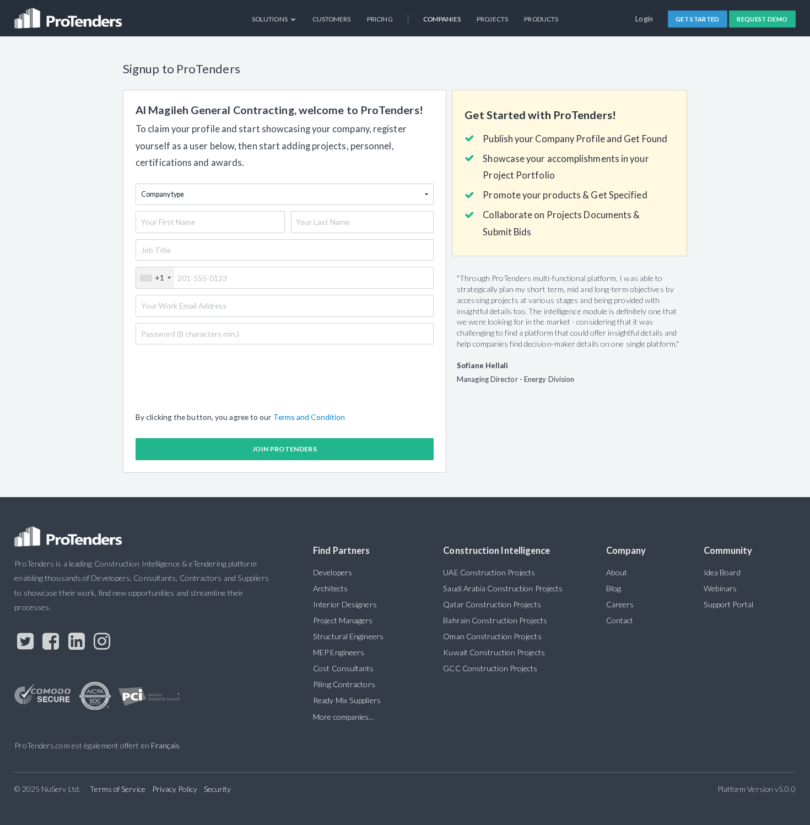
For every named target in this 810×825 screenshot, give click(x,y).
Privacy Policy (174, 789)
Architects (330, 588)
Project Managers (342, 620)
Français (165, 745)
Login (644, 18)
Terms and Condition (309, 417)
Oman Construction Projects (492, 636)
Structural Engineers (348, 636)
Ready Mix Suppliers (347, 700)
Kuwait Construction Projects (493, 652)
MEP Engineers (338, 652)
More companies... (343, 716)
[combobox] (155, 277)
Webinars (720, 588)
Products (541, 19)
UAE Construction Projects (489, 572)
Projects (492, 19)
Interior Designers (345, 604)
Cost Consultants (343, 668)
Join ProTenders (284, 449)
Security (217, 789)
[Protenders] (69, 14)
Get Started (698, 19)
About (616, 572)
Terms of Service (117, 789)
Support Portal (728, 604)
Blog (613, 588)
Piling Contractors (344, 684)
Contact (620, 620)
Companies (442, 19)
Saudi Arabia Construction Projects (503, 588)
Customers (331, 19)
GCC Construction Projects (490, 668)
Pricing (380, 19)
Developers (332, 572)
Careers (620, 604)
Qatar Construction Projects (492, 604)
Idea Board (722, 572)
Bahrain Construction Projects (495, 620)
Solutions (270, 19)
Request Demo (762, 19)
